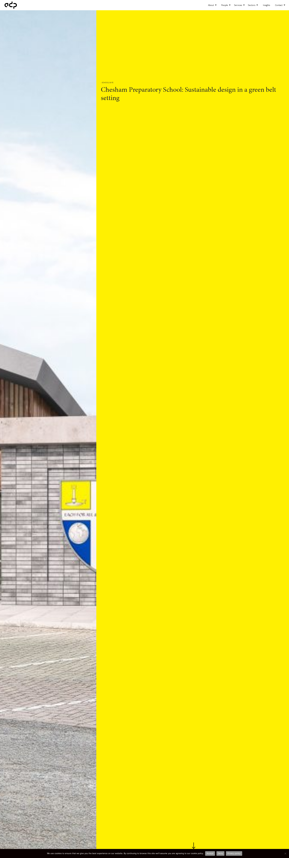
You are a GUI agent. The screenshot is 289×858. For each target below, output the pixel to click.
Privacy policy (234, 853)
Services (238, 5)
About (211, 5)
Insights (266, 5)
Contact (279, 5)
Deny (220, 853)
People (224, 5)
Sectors (252, 5)
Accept (210, 853)
